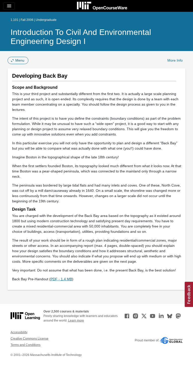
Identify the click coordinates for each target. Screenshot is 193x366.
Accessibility (19, 332)
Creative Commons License (30, 338)
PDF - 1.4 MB (61, 279)
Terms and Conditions (25, 345)
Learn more (76, 320)
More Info (175, 60)
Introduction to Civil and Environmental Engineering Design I (81, 37)
